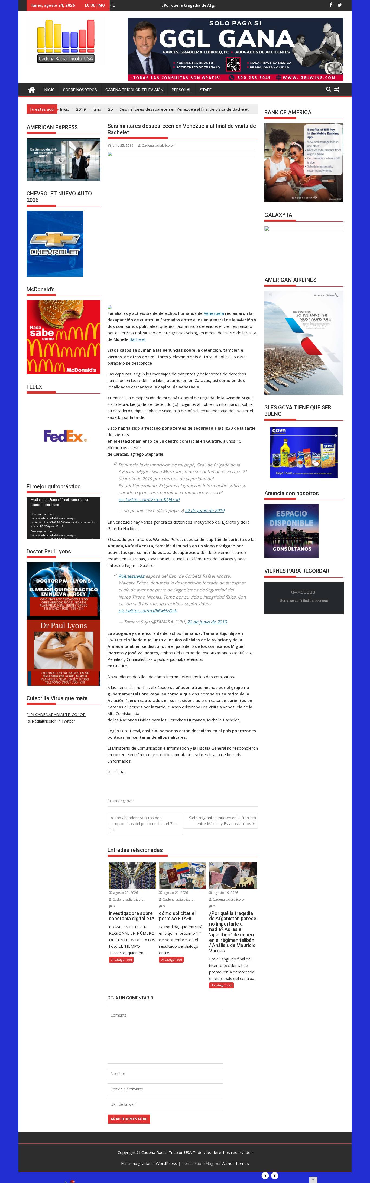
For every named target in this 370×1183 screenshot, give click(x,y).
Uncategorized (123, 801)
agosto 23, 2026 (125, 892)
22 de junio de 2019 (204, 511)
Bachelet (137, 339)
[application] (63, 518)
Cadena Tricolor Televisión (134, 89)
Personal (182, 89)
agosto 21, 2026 (175, 892)
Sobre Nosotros (80, 89)
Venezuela (214, 313)
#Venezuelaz (131, 576)
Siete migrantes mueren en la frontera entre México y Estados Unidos (222, 820)
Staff (206, 89)
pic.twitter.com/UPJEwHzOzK (147, 611)
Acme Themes (235, 1163)
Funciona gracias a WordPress (149, 1163)
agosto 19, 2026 (225, 892)
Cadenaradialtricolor (158, 145)
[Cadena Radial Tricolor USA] (32, 89)
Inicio (49, 89)
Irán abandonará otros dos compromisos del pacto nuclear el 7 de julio (143, 823)
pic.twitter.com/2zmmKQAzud (149, 499)
